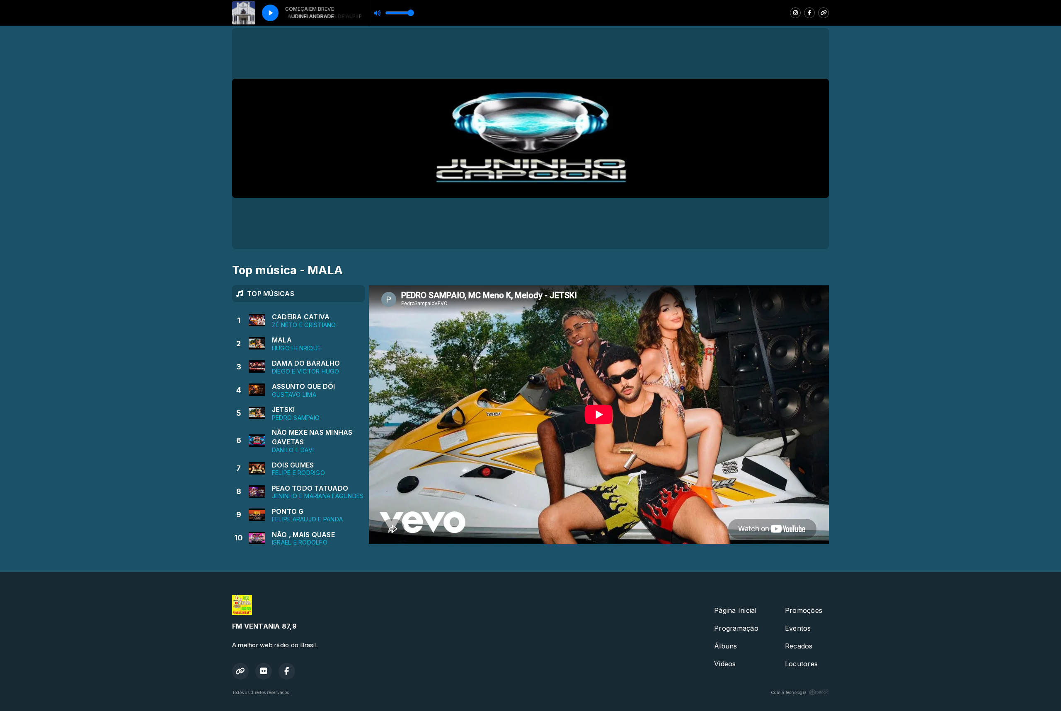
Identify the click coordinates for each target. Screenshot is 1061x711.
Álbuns (725, 646)
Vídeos (725, 664)
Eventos (798, 628)
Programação (736, 628)
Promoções (803, 610)
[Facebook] (809, 12)
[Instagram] (795, 12)
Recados (799, 646)
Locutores (801, 664)
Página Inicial (735, 610)
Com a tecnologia (789, 692)
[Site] (823, 12)
